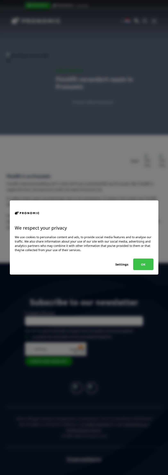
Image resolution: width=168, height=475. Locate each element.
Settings (121, 264)
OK (143, 264)
